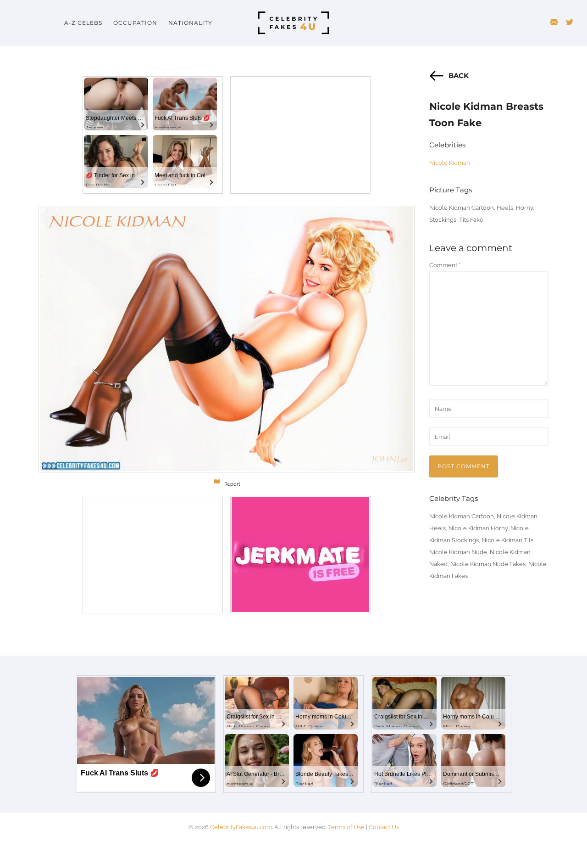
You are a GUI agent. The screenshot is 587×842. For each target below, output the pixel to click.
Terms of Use (346, 827)
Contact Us (384, 827)
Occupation (135, 22)
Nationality (190, 22)
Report (232, 484)
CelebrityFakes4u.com (241, 827)
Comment (444, 265)
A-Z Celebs (83, 22)
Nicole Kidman (449, 162)
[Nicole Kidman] (227, 338)
